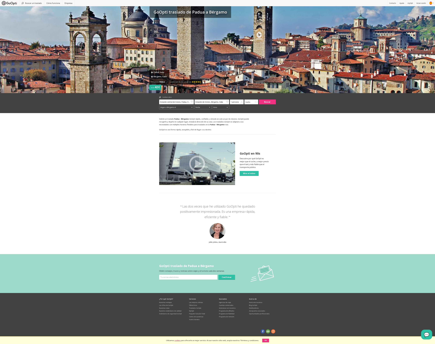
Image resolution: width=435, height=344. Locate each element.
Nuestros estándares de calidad (170, 311)
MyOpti (191, 311)
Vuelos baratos (194, 319)
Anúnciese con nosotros (227, 308)
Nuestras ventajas (165, 302)
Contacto (392, 3)
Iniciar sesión (421, 3)
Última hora (193, 305)
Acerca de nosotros (255, 302)
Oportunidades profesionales (259, 314)
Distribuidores (254, 308)
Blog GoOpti (253, 305)
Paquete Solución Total (197, 314)
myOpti (410, 3)
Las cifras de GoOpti (166, 305)
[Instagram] (273, 331)
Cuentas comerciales (226, 305)
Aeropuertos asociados (257, 311)
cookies (177, 340)
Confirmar (227, 277)
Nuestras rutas (164, 308)
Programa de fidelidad (226, 314)
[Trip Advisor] (268, 331)
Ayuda (402, 3)
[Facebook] (263, 331)
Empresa (68, 3)
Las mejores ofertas (196, 302)
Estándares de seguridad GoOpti (170, 314)
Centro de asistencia (196, 317)
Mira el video (249, 173)
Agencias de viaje (225, 302)
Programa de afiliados (226, 311)
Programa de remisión (226, 317)
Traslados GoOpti (195, 308)
